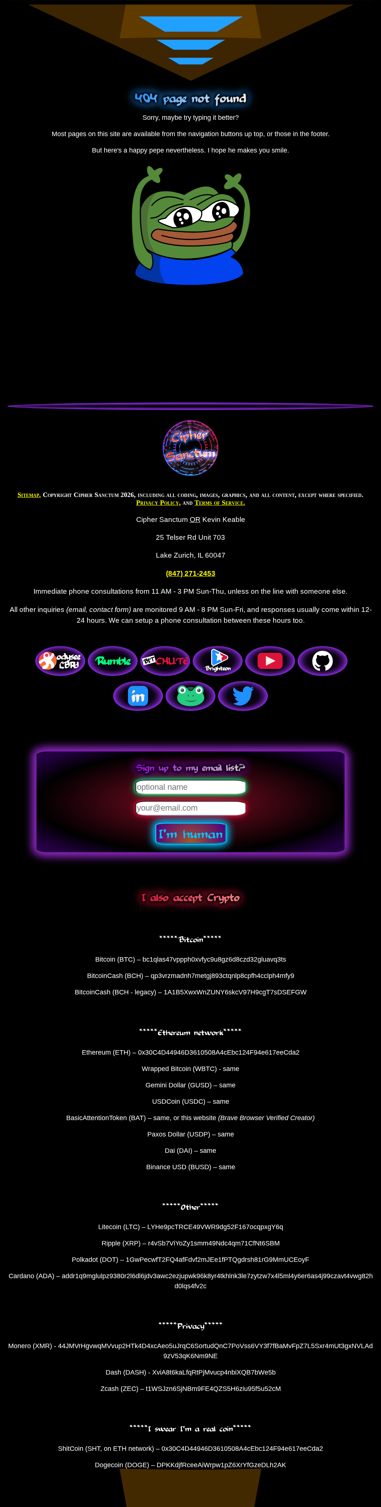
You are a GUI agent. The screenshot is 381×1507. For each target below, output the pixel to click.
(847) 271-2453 (190, 573)
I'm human (191, 833)
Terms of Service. (220, 502)
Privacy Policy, (158, 502)
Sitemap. (29, 494)
